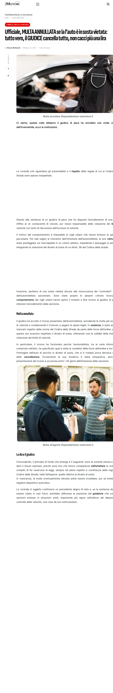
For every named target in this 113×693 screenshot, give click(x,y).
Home (7, 18)
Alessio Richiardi (13, 48)
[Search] (108, 4)
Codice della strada (18, 18)
